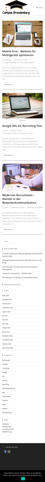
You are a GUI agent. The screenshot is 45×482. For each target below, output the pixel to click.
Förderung (5, 368)
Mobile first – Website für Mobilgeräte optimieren (19, 53)
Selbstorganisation (8, 388)
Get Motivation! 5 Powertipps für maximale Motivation (20, 277)
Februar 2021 (6, 328)
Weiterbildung (6, 413)
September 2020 (7, 348)
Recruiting (13, 62)
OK (23, 479)
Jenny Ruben (8, 60)
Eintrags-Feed (6, 427)
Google (6, 62)
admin (6, 131)
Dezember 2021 (7, 300)
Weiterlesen (8, 84)
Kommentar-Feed (8, 429)
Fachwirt (15, 133)
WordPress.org (7, 432)
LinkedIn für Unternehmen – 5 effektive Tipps (17, 273)
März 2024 (5, 296)
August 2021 (6, 312)
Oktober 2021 (6, 304)
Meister (4, 380)
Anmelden (5, 424)
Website (31, 62)
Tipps (4, 404)
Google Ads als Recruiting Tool (22, 126)
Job (3, 376)
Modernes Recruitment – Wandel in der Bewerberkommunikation (19, 198)
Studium (30, 133)
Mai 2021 (5, 320)
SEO (18, 62)
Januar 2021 (6, 332)
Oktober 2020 (6, 344)
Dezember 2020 (7, 336)
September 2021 (7, 308)
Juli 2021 (5, 316)
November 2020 (7, 340)
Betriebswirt (8, 133)
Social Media (24, 62)
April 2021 (5, 324)
